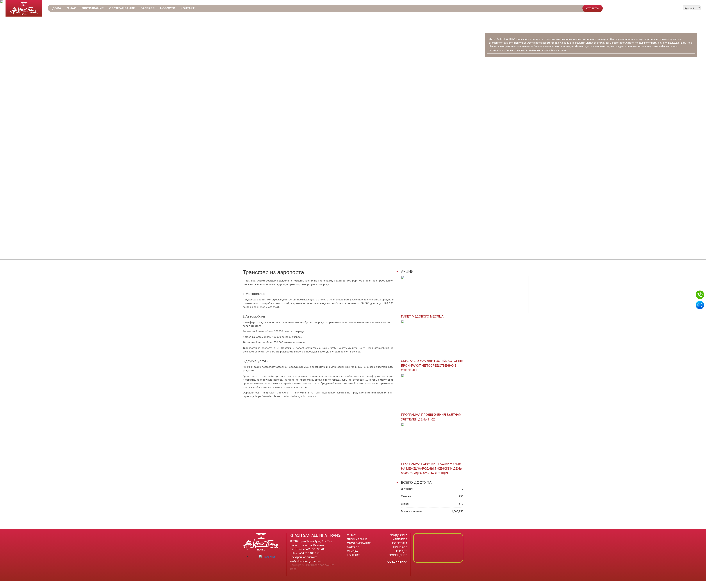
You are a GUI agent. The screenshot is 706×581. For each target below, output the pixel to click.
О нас (71, 8)
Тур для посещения (398, 553)
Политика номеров (399, 545)
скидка (352, 551)
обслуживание (122, 8)
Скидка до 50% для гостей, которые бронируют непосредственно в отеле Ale (432, 365)
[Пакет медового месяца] (465, 294)
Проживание (93, 8)
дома (56, 8)
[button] (6, 130)
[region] (353, 130)
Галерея (148, 8)
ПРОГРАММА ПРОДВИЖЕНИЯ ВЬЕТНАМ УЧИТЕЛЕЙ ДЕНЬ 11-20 (431, 416)
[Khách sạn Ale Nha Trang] (24, 8)
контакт (188, 8)
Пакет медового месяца (422, 316)
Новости (167, 8)
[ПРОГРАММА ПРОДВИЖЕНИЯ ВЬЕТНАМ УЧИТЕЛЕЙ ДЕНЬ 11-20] (495, 392)
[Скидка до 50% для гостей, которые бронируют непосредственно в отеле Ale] (518, 338)
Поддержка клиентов (398, 537)
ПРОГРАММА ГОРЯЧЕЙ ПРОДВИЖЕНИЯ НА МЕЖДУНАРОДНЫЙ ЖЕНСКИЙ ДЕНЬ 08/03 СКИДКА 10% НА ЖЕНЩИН (431, 468)
